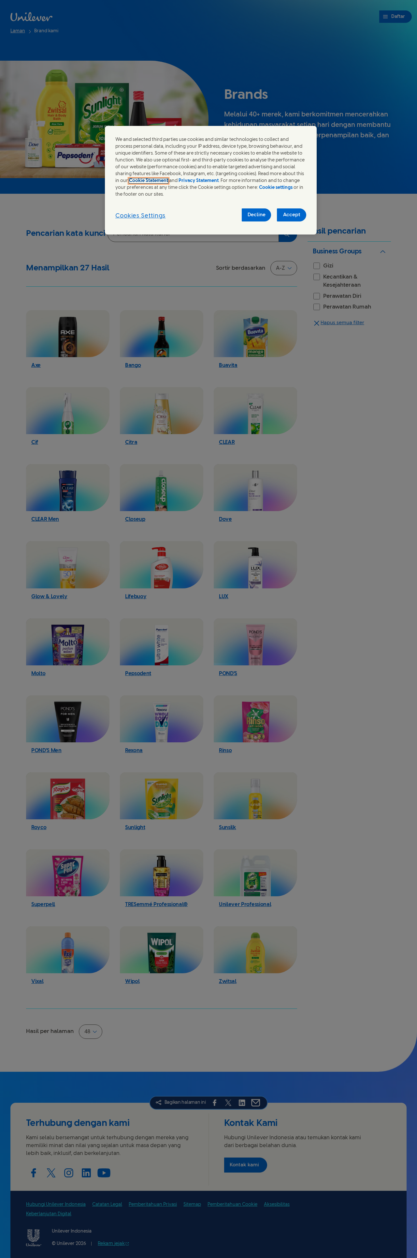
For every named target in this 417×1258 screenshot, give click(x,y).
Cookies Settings (140, 216)
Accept (291, 215)
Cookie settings (276, 187)
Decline (257, 215)
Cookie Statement (148, 180)
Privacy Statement (199, 180)
